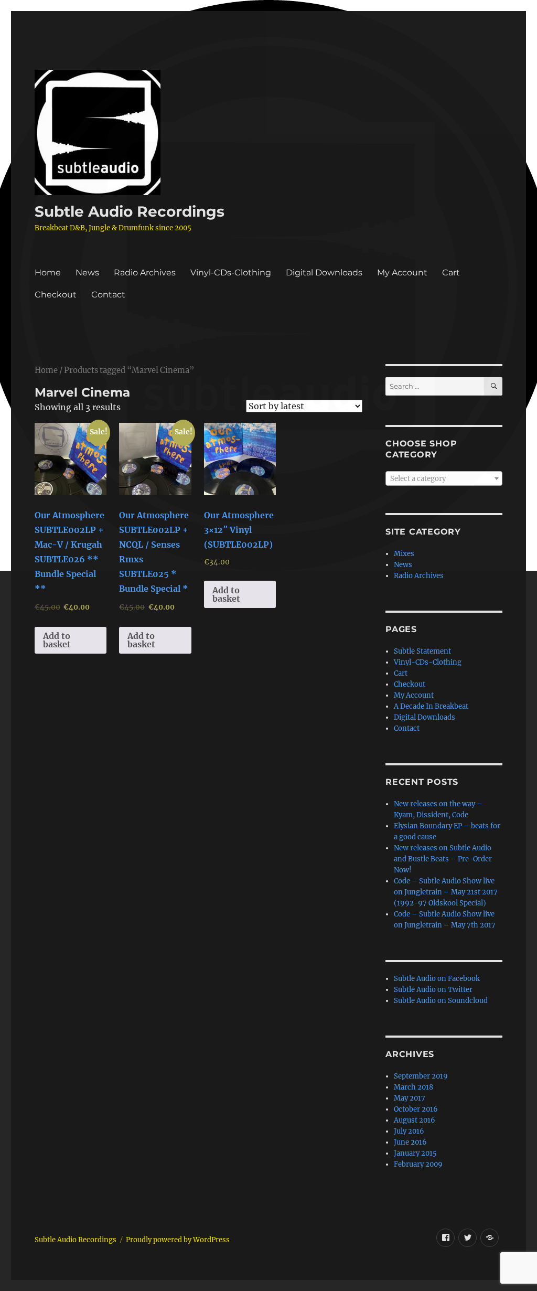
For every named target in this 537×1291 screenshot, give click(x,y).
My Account (402, 273)
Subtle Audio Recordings (129, 211)
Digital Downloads (324, 273)
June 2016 (410, 1142)
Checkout (56, 295)
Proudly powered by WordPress (178, 1239)
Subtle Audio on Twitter (433, 989)
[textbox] (444, 479)
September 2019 (421, 1076)
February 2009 (418, 1164)
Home (48, 273)
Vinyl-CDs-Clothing (230, 273)
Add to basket (57, 640)
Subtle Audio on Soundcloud (441, 1000)
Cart (451, 273)
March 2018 (413, 1087)
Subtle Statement (422, 651)
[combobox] (443, 478)
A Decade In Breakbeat (431, 706)
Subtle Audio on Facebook (437, 978)
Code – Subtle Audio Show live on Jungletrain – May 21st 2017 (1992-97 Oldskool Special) (446, 892)
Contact (108, 295)
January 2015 (415, 1153)
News (87, 273)
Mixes (404, 553)
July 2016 (409, 1131)
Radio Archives (145, 273)
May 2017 (409, 1098)
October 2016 (416, 1109)
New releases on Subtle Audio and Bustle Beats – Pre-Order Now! (443, 859)
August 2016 (414, 1120)
